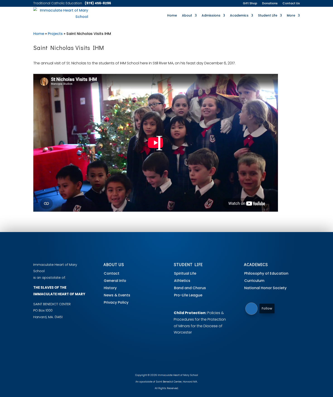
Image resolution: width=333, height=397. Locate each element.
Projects (55, 33)
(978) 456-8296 (98, 3)
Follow (267, 308)
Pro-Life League (188, 295)
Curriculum (254, 280)
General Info (115, 280)
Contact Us (291, 3)
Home (172, 15)
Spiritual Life (185, 273)
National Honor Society (265, 287)
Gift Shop (250, 3)
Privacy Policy (116, 302)
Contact (111, 273)
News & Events (117, 295)
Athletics (182, 280)
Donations (270, 3)
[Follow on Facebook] (251, 309)
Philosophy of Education (266, 273)
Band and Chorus (190, 287)
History (110, 287)
